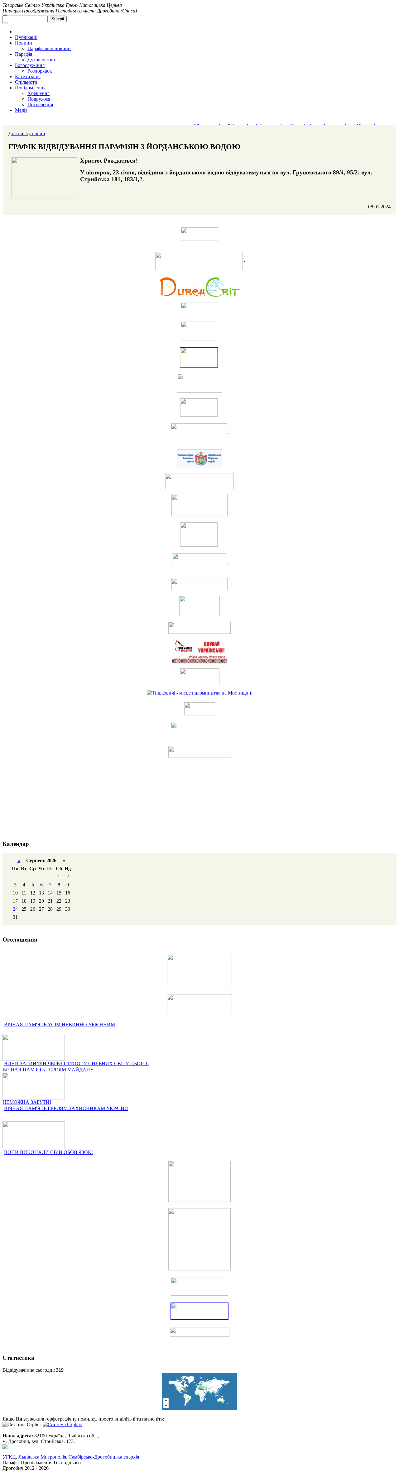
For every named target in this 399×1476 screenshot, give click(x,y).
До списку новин (26, 133)
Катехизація (28, 76)
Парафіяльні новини (49, 48)
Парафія (23, 54)
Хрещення (38, 93)
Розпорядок (39, 71)
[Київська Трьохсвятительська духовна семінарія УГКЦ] (199, 606)
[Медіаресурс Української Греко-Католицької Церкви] (199, 308)
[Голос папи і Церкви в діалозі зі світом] (199, 709)
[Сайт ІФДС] (199, 407)
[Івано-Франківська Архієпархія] (199, 505)
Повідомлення (30, 87)
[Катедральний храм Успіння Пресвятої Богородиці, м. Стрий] (199, 628)
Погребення (40, 104)
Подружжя (38, 99)
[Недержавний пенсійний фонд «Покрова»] (199, 731)
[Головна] (15, 31)
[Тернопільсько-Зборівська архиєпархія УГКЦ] (199, 458)
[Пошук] (4, 15)
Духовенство (41, 59)
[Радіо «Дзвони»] (199, 651)
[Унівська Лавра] (199, 330)
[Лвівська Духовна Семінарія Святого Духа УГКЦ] (199, 534)
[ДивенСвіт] (199, 287)
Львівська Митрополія (42, 1456)
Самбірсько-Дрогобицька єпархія (104, 1456)
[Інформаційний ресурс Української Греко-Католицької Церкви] (199, 261)
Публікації (26, 37)
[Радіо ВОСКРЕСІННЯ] (199, 584)
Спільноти (26, 82)
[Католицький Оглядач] (199, 676)
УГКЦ (9, 1456)
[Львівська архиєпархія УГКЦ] (199, 563)
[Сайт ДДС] (199, 357)
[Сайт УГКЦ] (199, 233)
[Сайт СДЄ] (199, 383)
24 (15, 909)
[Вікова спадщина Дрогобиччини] (199, 751)
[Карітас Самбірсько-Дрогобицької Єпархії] (199, 481)
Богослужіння (30, 65)
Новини (23, 42)
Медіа (21, 110)
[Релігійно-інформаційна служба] (199, 433)
